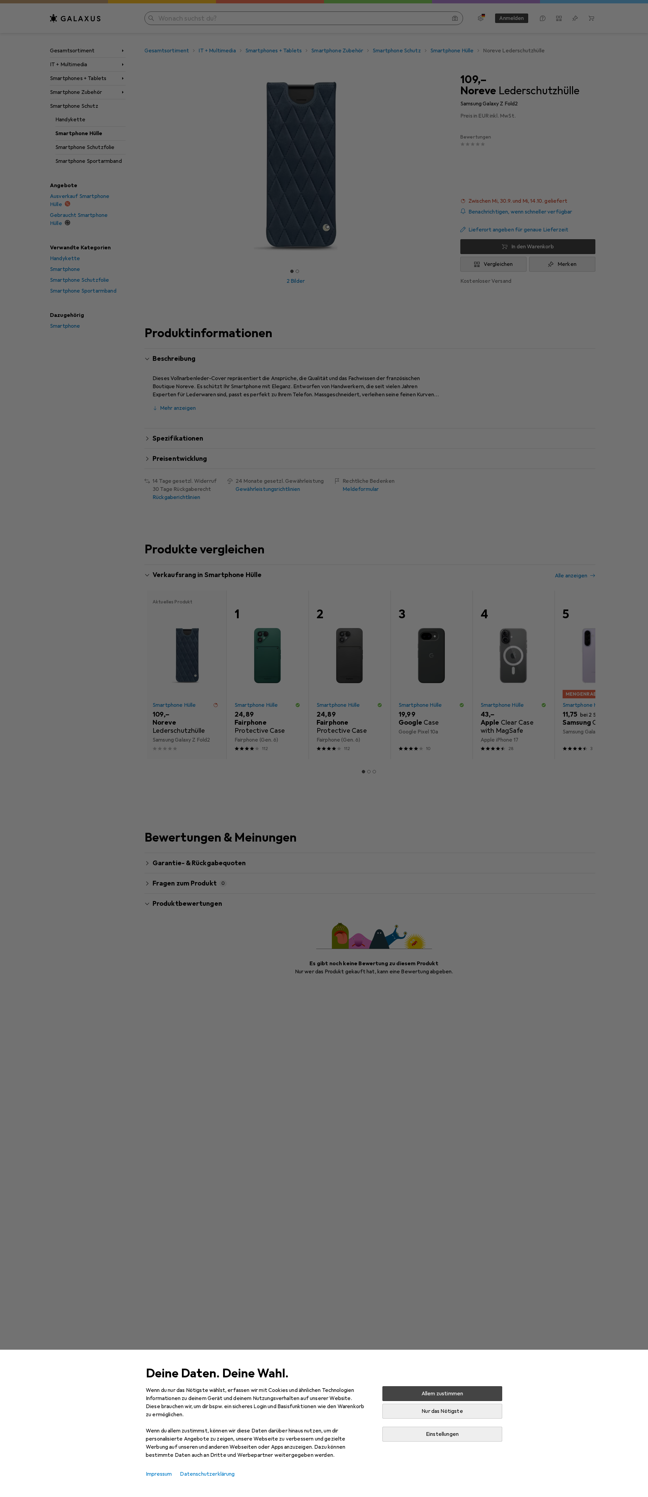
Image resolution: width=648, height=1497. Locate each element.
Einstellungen (442, 1434)
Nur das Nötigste (442, 1411)
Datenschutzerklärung (207, 1474)
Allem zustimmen (442, 1393)
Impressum (159, 1474)
